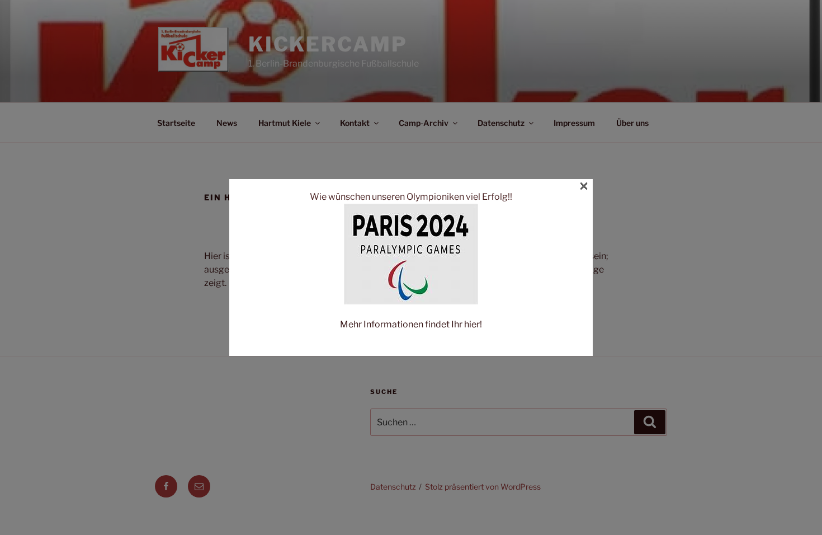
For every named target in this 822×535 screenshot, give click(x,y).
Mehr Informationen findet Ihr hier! (411, 324)
